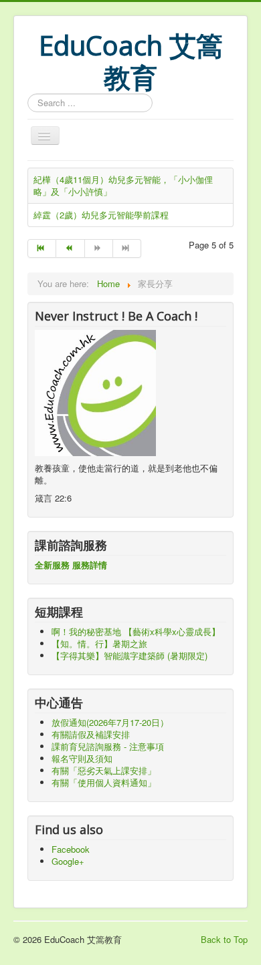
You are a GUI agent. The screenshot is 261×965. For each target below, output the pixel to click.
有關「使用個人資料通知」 (104, 782)
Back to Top (224, 939)
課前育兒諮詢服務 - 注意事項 (108, 746)
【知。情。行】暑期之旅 (99, 643)
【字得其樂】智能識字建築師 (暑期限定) (129, 655)
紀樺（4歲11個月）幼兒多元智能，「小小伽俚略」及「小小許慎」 (123, 185)
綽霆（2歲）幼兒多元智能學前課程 (101, 214)
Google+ (68, 861)
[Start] (41, 248)
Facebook (71, 849)
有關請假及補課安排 (91, 734)
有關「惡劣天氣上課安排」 (104, 770)
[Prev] (70, 248)
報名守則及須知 (82, 758)
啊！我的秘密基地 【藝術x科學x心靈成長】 (136, 631)
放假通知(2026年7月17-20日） (110, 722)
